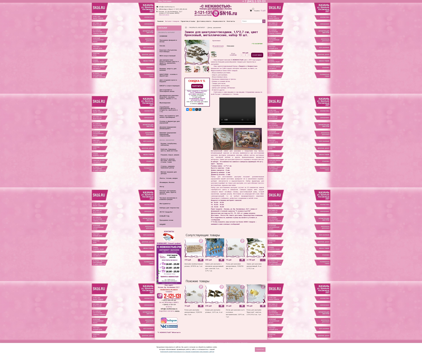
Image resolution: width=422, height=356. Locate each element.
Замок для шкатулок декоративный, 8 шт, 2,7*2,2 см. (254, 266)
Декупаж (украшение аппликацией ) (168, 128)
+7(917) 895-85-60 (169, 300)
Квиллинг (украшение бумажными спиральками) (168, 134)
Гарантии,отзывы (188, 21)
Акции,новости (219, 21)
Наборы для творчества (169, 208)
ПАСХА (162, 46)
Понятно (260, 349)
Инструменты (165, 204)
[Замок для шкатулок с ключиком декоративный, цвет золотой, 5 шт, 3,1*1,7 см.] (214, 247)
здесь (200, 103)
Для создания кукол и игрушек (168, 81)
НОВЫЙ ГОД (164, 216)
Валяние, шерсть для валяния (168, 69)
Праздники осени (166, 220)
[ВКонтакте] (187, 109)
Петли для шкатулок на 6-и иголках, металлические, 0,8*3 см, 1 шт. (235, 313)
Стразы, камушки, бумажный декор (168, 167)
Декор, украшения (214, 27)
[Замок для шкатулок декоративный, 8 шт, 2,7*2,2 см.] (256, 247)
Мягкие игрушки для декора (169, 173)
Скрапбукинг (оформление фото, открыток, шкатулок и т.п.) (168, 109)
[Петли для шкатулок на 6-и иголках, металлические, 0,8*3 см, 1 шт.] (235, 293)
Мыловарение (165, 103)
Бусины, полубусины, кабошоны (169, 144)
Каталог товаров (172, 21)
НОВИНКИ (163, 36)
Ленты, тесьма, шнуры (169, 178)
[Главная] (186, 27)
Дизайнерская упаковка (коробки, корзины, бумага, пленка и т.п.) (169, 97)
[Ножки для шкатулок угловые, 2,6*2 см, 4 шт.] (214, 293)
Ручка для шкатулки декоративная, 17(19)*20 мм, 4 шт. (234, 266)
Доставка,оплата (204, 21)
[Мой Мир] (193, 109)
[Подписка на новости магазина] (197, 86)
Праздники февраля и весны (168, 41)
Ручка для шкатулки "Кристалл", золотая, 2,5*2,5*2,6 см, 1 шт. (254, 312)
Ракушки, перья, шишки (170, 155)
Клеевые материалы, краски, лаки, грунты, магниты (168, 192)
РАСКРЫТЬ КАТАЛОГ (197, 27)
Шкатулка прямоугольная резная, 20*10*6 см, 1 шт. (194, 265)
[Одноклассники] (190, 109)
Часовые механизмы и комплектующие (168, 199)
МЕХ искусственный (167, 56)
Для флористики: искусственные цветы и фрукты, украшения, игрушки (169, 62)
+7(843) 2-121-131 (169, 304)
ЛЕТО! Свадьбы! (166, 212)
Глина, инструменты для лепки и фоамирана (169, 116)
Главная (160, 21)
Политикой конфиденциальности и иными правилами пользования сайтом (187, 352)
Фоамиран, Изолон (167, 182)
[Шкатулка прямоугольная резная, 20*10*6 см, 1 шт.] (194, 247)
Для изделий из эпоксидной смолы (167, 90)
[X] (196, 109)
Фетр (162, 187)
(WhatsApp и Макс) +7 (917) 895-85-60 (172, 9)
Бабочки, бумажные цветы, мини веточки (169, 150)
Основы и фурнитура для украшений (170, 122)
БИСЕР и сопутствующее (170, 86)
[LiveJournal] (199, 109)
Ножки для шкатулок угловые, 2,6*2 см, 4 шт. (214, 311)
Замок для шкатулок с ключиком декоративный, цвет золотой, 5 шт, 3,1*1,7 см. (214, 267)
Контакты (231, 21)
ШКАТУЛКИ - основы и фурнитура (168, 75)
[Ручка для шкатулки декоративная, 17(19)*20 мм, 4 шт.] (235, 247)
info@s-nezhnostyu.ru (166, 7)
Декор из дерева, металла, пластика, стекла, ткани (168, 160)
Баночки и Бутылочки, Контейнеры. (168, 51)
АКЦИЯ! (163, 224)
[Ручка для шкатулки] (256, 293)
